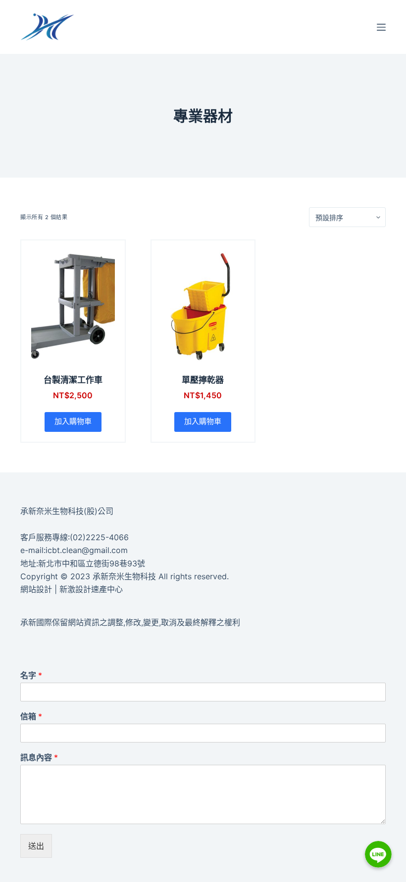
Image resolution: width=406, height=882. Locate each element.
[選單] (381, 27)
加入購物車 (73, 421)
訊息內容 (39, 757)
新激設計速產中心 (91, 589)
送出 (36, 846)
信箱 (31, 716)
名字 (31, 675)
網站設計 (36, 589)
